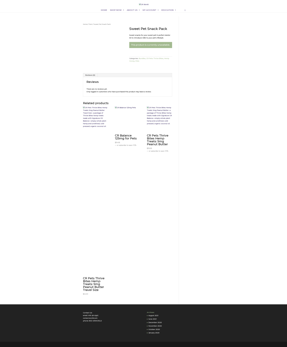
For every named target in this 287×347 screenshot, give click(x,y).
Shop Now (116, 10)
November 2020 (155, 326)
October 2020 (154, 329)
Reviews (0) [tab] (90, 75)
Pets (90, 24)
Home (104, 10)
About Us (132, 10)
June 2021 (152, 319)
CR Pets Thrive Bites (154, 58)
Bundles (142, 58)
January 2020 (153, 333)
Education (167, 10)
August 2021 (153, 316)
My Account (149, 10)
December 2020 (155, 322)
